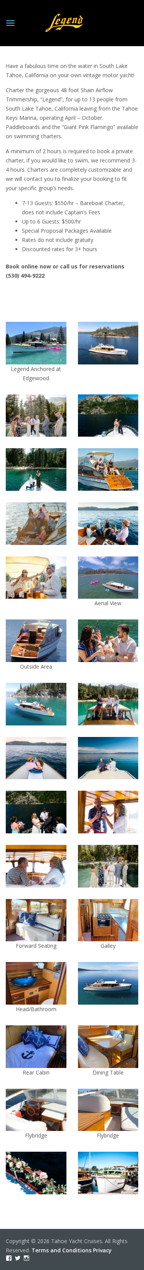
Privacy (102, 1250)
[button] (36, 352)
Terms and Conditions (61, 1250)
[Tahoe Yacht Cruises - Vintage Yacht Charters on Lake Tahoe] (64, 22)
